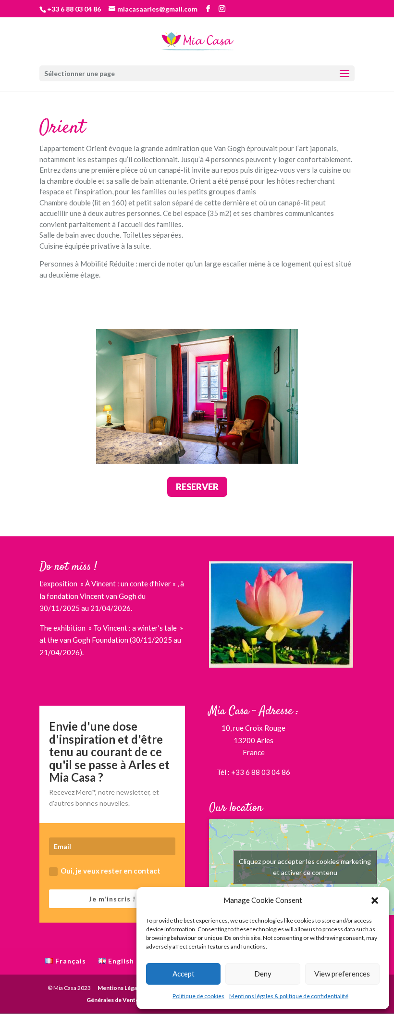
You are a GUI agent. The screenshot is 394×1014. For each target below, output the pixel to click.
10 (225, 443)
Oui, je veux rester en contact (110, 870)
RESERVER (197, 487)
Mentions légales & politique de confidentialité (288, 996)
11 (233, 443)
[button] (375, 900)
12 (242, 443)
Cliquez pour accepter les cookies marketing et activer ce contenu (305, 866)
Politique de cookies (198, 996)
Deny (262, 973)
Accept (183, 973)
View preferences (342, 973)
